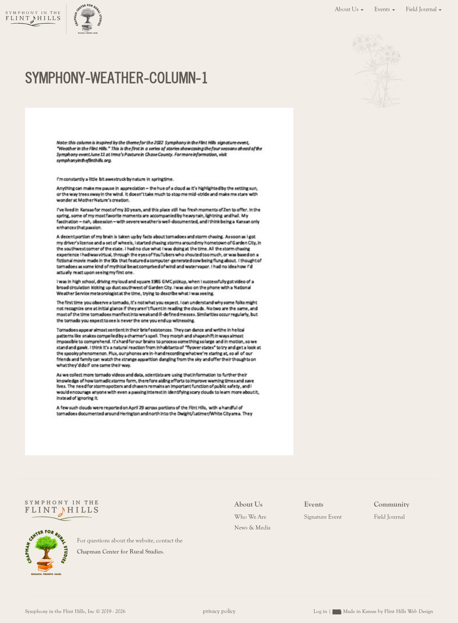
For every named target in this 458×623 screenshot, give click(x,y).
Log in (320, 611)
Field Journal (422, 9)
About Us (347, 9)
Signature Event (323, 517)
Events (382, 9)
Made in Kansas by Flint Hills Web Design (388, 611)
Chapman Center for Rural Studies (120, 551)
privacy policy (219, 611)
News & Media (252, 527)
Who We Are (250, 517)
